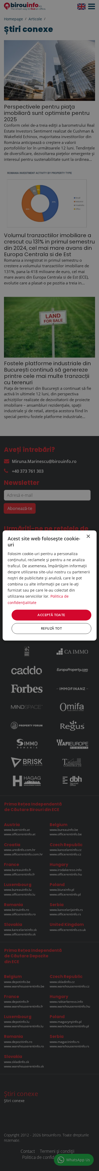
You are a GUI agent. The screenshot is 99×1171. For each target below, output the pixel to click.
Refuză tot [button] (51, 628)
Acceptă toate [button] (51, 614)
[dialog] (49, 585)
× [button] (88, 536)
